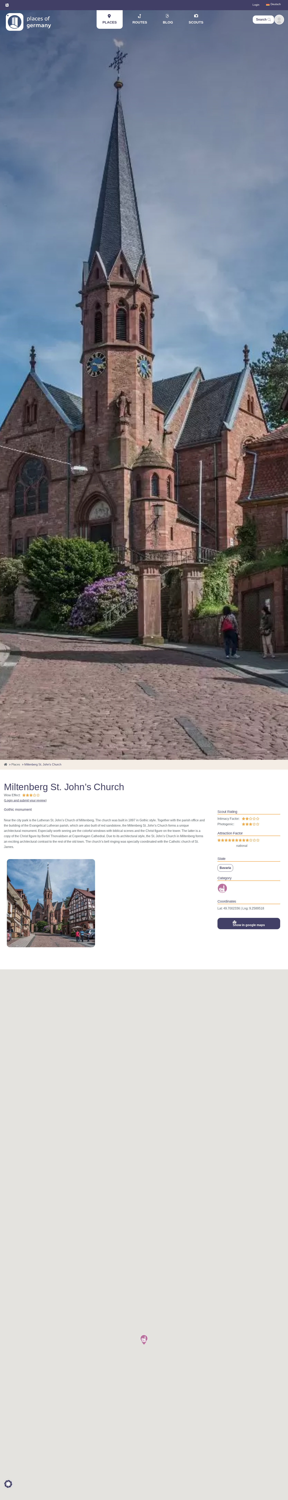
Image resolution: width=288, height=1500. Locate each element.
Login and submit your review (25, 800)
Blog (168, 22)
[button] (144, 1339)
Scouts (196, 22)
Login (256, 4)
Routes (139, 22)
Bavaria (225, 867)
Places (109, 22)
